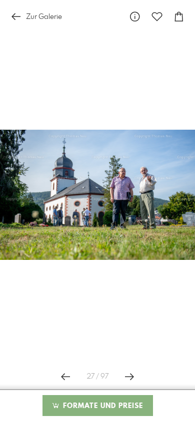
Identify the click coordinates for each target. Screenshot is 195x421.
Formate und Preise (101, 406)
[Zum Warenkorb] (179, 16)
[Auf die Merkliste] (157, 16)
